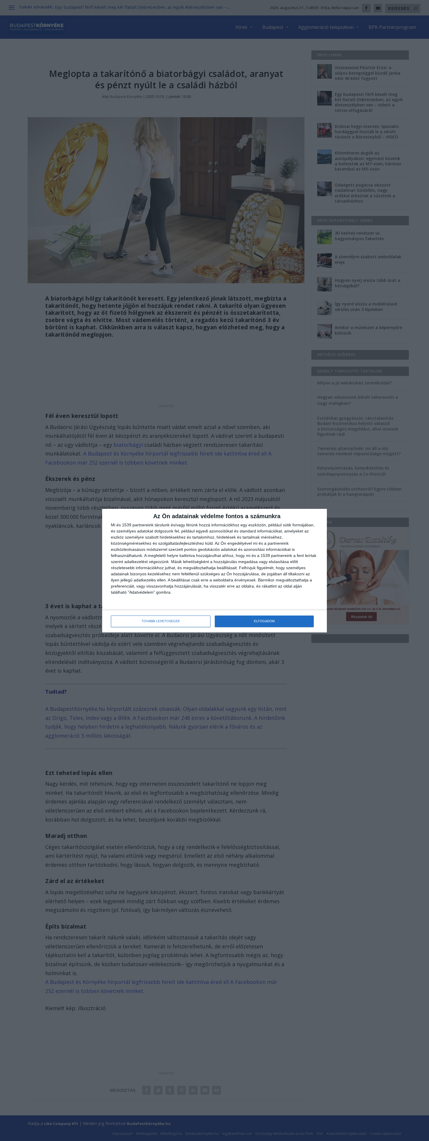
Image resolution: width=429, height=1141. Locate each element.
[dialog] (214, 570)
